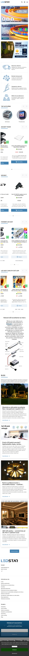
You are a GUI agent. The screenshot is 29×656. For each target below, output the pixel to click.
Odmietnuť (14, 653)
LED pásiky (3, 606)
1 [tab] (10, 264)
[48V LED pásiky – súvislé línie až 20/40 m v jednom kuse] (14, 528)
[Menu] (27, 2)
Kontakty (3, 586)
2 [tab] (11, 264)
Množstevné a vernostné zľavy (7, 585)
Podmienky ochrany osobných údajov (9, 590)
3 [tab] (13, 264)
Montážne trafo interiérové (22, 260)
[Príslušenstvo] (22, 115)
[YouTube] (5, 574)
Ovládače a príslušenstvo (6, 611)
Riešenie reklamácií (5, 593)
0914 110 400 (4, 569)
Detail (20, 257)
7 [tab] (18, 264)
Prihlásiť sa (14, 634)
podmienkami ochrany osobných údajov (14, 626)
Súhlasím (14, 649)
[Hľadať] (22, 2)
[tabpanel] (19, 148)
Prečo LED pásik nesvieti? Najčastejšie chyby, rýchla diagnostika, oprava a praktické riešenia (13, 443)
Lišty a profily (4, 615)
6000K (3, 309)
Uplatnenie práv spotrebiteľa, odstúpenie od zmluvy (12, 591)
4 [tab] (14, 264)
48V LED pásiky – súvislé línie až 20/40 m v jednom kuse (13, 531)
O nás (2, 581)
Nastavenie (14, 646)
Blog (2, 617)
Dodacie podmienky (5, 583)
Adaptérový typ (14, 260)
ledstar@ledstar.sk (5, 567)
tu (26, 644)
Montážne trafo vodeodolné (19, 262)
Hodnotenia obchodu (5, 598)
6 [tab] (17, 264)
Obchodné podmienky (5, 588)
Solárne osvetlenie (5, 610)
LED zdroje (3, 613)
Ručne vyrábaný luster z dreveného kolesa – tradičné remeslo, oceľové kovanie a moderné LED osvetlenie (12, 483)
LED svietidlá (4, 608)
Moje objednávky (4, 597)
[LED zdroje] (7, 115)
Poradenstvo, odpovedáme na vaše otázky (10, 595)
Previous (23, 106)
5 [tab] (15, 264)
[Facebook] (14, 571)
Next (27, 106)
